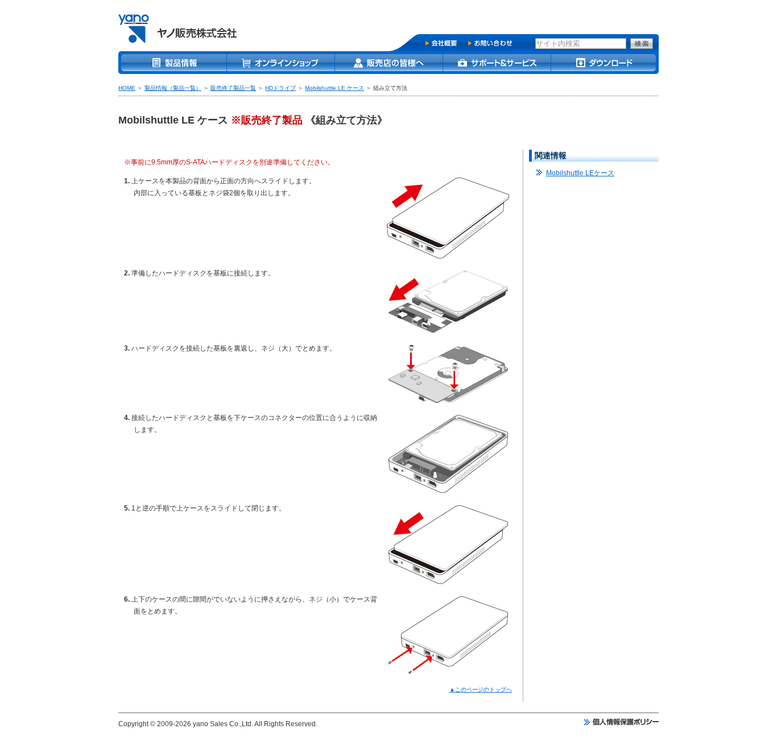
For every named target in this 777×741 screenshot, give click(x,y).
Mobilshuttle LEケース (580, 173)
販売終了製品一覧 (233, 88)
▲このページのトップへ (480, 689)
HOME (126, 88)
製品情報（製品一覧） (172, 88)
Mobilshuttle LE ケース (334, 88)
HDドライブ (280, 88)
